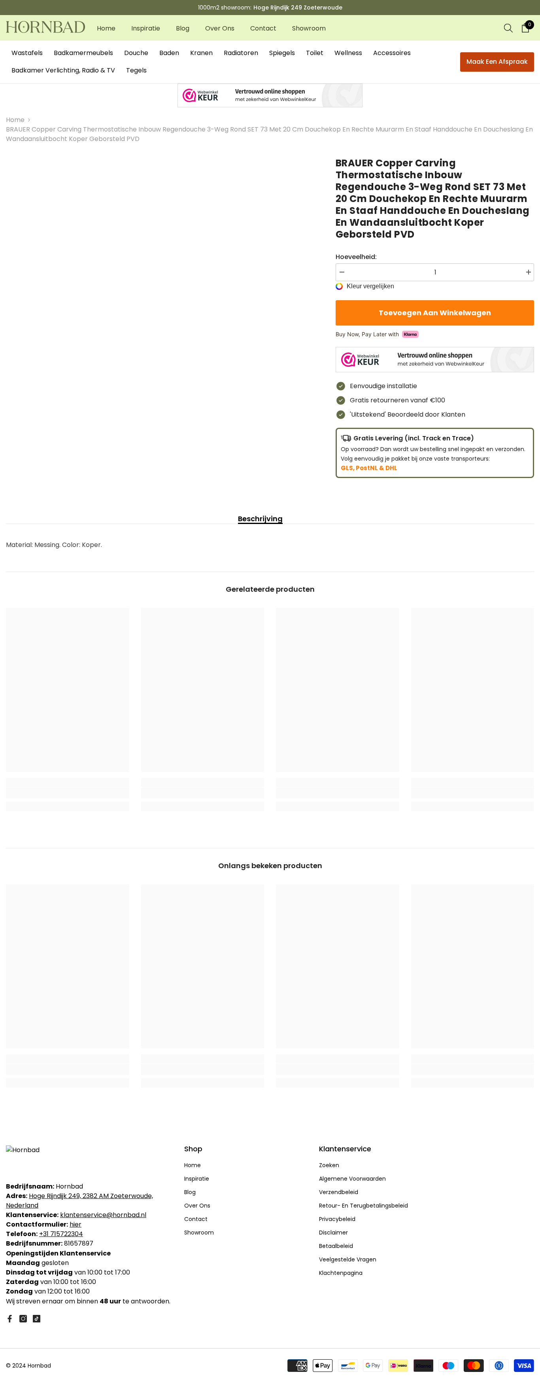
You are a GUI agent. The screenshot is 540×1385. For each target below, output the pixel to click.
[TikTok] (36, 1318)
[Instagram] (23, 1318)
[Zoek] (508, 27)
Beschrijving (260, 519)
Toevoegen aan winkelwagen (435, 313)
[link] (67, 792)
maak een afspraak (497, 61)
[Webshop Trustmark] (270, 95)
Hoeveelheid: (356, 256)
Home (15, 119)
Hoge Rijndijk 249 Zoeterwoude (297, 7)
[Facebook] (9, 1318)
